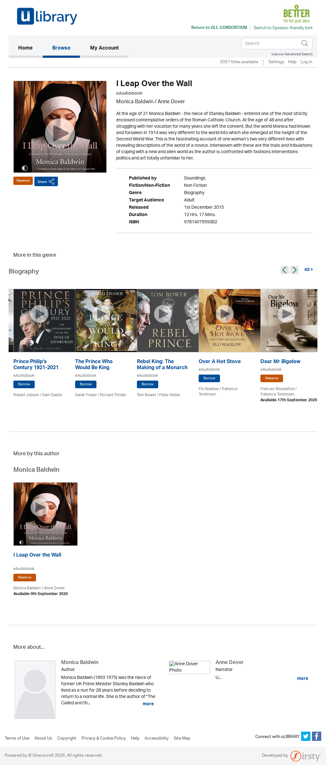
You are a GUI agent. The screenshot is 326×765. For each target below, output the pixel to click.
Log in (306, 62)
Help (292, 62)
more (148, 704)
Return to (219, 28)
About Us (43, 738)
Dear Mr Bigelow (280, 362)
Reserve (23, 181)
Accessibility (157, 738)
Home (30, 48)
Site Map (182, 738)
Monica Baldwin (134, 102)
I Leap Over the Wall (37, 556)
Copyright (66, 738)
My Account (104, 49)
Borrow (24, 384)
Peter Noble (169, 395)
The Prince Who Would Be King (94, 365)
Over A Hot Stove (220, 362)
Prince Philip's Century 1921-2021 (36, 365)
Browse (61, 49)
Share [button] (42, 182)
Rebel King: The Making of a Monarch (162, 365)
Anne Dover (171, 102)
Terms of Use (17, 738)
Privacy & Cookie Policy (104, 738)
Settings (276, 62)
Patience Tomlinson (277, 394)
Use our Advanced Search (292, 54)
